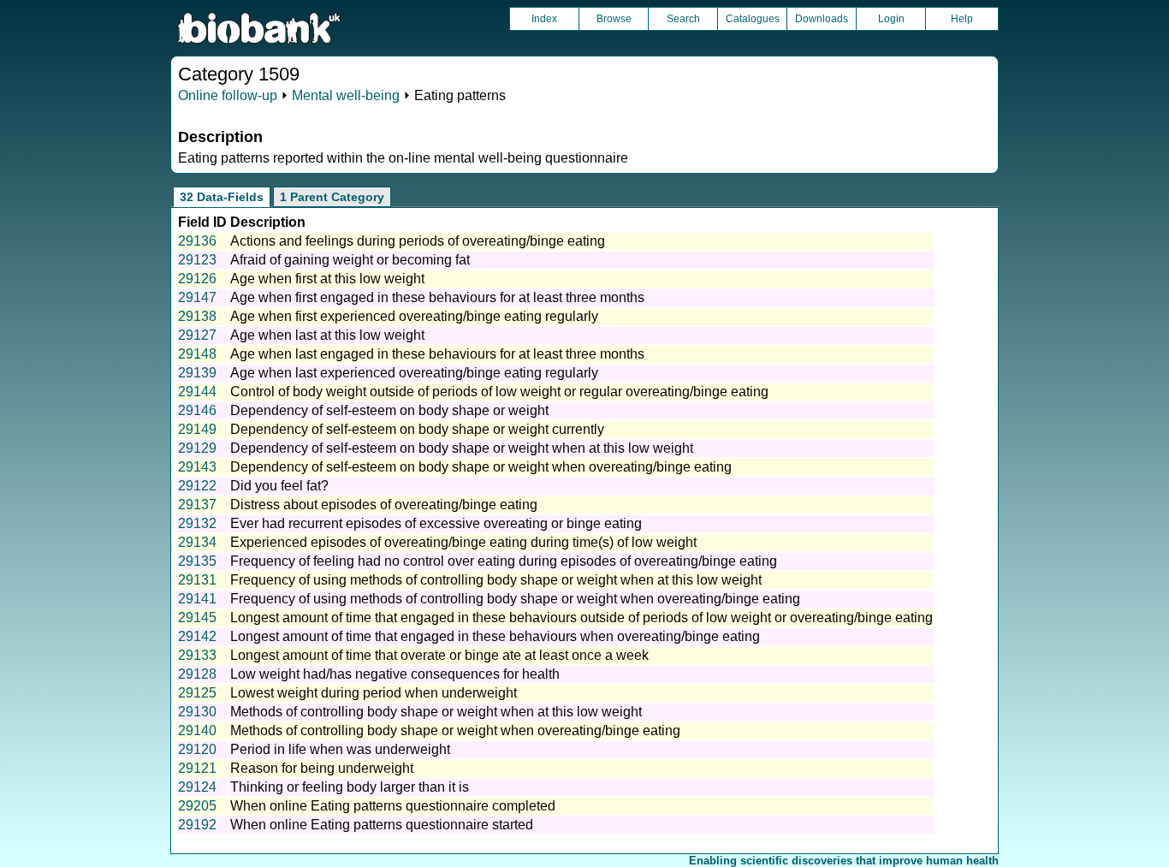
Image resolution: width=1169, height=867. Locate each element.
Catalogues (753, 19)
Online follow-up (227, 95)
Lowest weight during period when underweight (373, 693)
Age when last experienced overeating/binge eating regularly (414, 372)
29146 (197, 410)
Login (891, 19)
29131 (197, 580)
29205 (197, 806)
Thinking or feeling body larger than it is (349, 787)
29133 (197, 655)
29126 (197, 278)
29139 (197, 372)
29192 (197, 824)
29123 (197, 259)
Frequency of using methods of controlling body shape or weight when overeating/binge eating (515, 598)
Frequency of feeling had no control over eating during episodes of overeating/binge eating (503, 561)
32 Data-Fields (222, 197)
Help (962, 19)
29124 (197, 787)
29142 (197, 636)
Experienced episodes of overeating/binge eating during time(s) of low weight (463, 542)
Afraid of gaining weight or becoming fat (350, 259)
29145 (197, 617)
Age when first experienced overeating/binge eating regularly (414, 316)
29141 (197, 598)
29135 (197, 561)
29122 (197, 485)
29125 (197, 693)
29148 (197, 354)
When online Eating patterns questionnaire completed (392, 806)
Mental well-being (346, 95)
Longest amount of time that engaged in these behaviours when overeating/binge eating (495, 636)
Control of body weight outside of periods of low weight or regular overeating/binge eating (499, 391)
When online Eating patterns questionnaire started (381, 824)
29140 (197, 730)
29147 (197, 297)
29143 (197, 467)
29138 (197, 316)
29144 (197, 391)
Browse (614, 19)
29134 (197, 542)
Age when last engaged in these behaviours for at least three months (437, 354)
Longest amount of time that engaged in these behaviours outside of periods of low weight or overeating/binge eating (581, 617)
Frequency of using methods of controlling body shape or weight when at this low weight (496, 580)
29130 (197, 711)
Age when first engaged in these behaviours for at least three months (437, 297)
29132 (197, 523)
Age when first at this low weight (327, 278)
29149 (197, 429)
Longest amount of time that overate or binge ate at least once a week (439, 655)
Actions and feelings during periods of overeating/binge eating (417, 241)
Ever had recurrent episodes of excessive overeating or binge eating (436, 523)
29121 (197, 768)
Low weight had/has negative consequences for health (395, 674)
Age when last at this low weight (327, 335)
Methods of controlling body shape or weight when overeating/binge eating (455, 730)
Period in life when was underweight (340, 749)
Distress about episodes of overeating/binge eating (383, 504)
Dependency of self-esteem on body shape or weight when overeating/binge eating (481, 467)
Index (544, 19)
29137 (197, 504)
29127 (197, 335)
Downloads (821, 19)
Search (683, 19)
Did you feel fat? (279, 485)
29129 (197, 448)
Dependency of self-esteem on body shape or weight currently (417, 429)
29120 (197, 749)
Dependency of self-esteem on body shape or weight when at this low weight (461, 448)
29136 (197, 241)
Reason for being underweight (321, 768)
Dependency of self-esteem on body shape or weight (389, 410)
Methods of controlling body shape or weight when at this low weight (436, 711)
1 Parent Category (332, 197)
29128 (197, 674)
